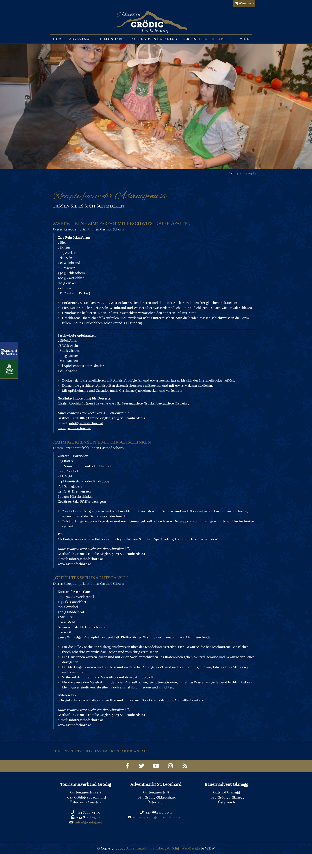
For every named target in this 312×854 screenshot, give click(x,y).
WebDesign (190, 848)
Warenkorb (246, 3)
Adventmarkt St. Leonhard (96, 39)
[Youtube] (156, 766)
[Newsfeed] (185, 766)
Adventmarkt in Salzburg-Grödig (152, 848)
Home (58, 39)
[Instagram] (170, 766)
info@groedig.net (88, 822)
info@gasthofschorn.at (86, 423)
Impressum (97, 751)
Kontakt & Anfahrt (131, 751)
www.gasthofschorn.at (74, 428)
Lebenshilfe (195, 39)
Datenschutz (68, 751)
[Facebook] (127, 766)
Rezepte (220, 39)
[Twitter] (141, 766)
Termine (241, 39)
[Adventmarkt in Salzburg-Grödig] (151, 16)
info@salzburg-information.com (159, 817)
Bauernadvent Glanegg (153, 39)
